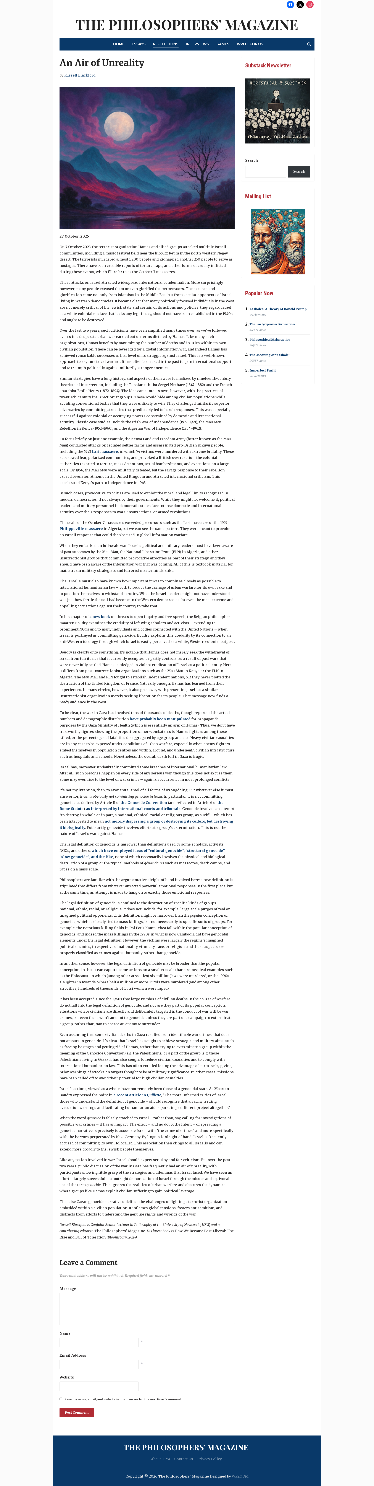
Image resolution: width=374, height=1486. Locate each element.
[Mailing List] (277, 241)
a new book (99, 616)
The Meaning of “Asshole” (270, 355)
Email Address (73, 1355)
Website (67, 1377)
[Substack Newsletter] (277, 110)
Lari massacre (105, 451)
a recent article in (137, 1095)
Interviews (197, 44)
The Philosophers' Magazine (187, 24)
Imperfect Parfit (263, 370)
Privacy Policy (209, 1459)
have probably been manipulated (160, 719)
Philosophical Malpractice (270, 340)
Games (222, 44)
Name (65, 1333)
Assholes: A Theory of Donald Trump (278, 309)
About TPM (160, 1459)
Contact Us (183, 1459)
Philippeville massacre (81, 528)
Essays (139, 44)
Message (68, 1288)
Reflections (166, 44)
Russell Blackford (79, 75)
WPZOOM (240, 1476)
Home (118, 44)
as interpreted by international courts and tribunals (133, 809)
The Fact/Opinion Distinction (272, 324)
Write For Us (250, 44)
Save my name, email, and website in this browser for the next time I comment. (123, 1399)
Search (251, 160)
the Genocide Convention (144, 802)
